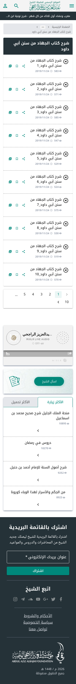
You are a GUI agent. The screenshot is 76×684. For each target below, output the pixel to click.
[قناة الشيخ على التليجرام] (22, 599)
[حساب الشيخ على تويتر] (53, 599)
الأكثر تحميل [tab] (20, 402)
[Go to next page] (58, 302)
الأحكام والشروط (38, 616)
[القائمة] (72, 5)
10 (67, 302)
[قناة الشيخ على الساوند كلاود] (30, 599)
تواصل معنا (38, 629)
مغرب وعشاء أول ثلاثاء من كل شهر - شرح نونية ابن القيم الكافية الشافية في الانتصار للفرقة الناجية (35, 16)
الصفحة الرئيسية (61, 27)
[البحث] (16, 5)
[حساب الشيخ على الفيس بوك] (60, 599)
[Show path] (42, 27)
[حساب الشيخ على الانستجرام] (15, 599)
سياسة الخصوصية (38, 622)
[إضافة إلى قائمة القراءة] (10, 66)
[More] (23, 66)
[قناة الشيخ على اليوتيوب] (38, 599)
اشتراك (38, 571)
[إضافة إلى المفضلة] (17, 66)
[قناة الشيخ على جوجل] (45, 599)
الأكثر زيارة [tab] (55, 402)
